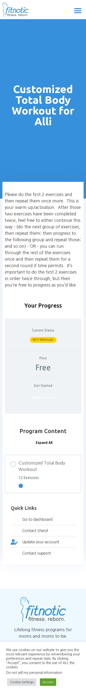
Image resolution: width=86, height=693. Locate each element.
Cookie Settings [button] (21, 682)
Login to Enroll (43, 397)
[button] (78, 11)
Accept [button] (48, 682)
